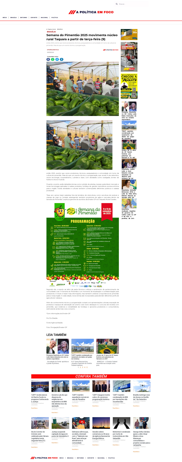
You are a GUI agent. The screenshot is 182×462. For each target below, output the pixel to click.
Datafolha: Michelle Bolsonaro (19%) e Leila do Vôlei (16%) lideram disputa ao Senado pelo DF (129, 193)
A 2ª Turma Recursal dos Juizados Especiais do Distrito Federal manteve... (81, 363)
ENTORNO (23, 17)
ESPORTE (34, 17)
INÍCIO (5, 17)
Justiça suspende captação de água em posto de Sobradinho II (60, 434)
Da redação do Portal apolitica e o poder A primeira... (57, 362)
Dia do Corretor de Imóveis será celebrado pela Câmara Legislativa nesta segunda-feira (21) (39, 436)
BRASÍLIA (13, 17)
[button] (48, 59)
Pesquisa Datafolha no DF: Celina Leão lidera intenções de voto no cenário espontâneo (57, 357)
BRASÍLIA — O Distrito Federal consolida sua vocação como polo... (106, 363)
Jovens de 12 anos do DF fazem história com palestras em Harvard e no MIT (107, 357)
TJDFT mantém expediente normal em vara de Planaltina (80, 397)
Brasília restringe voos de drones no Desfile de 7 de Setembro (141, 397)
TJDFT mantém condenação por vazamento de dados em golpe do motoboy (81, 357)
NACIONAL (44, 17)
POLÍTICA (54, 17)
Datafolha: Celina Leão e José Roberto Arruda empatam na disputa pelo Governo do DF (128, 173)
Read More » (34, 408)
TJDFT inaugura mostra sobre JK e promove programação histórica (101, 397)
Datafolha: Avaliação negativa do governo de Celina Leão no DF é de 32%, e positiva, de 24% (129, 213)
